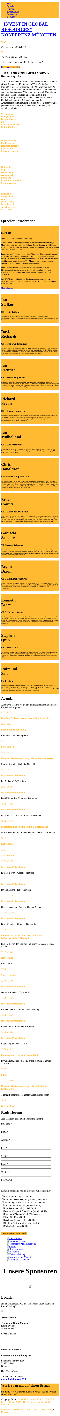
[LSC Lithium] (14, 1238)
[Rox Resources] (15, 1249)
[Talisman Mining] (16, 1254)
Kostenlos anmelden (10, 67)
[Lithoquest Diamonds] (18, 1259)
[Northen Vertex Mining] (19, 1257)
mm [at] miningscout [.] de (14, 1379)
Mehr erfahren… (7, 288)
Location (11, 17)
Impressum (6, 1409)
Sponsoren (12, 14)
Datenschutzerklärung (42, 1409)
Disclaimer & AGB (22, 1409)
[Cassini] (11, 1246)
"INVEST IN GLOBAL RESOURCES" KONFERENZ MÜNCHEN (28, 29)
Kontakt (5, 1412)
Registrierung (13, 11)
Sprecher (11, 6)
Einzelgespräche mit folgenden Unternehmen (26, 1190)
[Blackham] (13, 1251)
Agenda (10, 9)
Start (9, 3)
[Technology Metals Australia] (21, 1243)
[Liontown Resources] (17, 1241)
